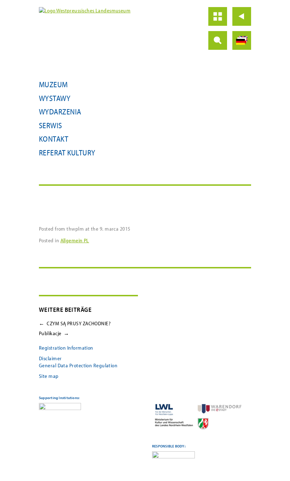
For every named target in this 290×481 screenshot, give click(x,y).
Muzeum (53, 84)
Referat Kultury (67, 153)
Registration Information (66, 347)
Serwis (50, 125)
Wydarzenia (60, 112)
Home (217, 16)
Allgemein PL (74, 240)
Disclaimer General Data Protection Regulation (78, 362)
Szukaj (217, 40)
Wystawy (54, 98)
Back (241, 16)
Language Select (241, 40)
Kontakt (53, 139)
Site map (49, 376)
